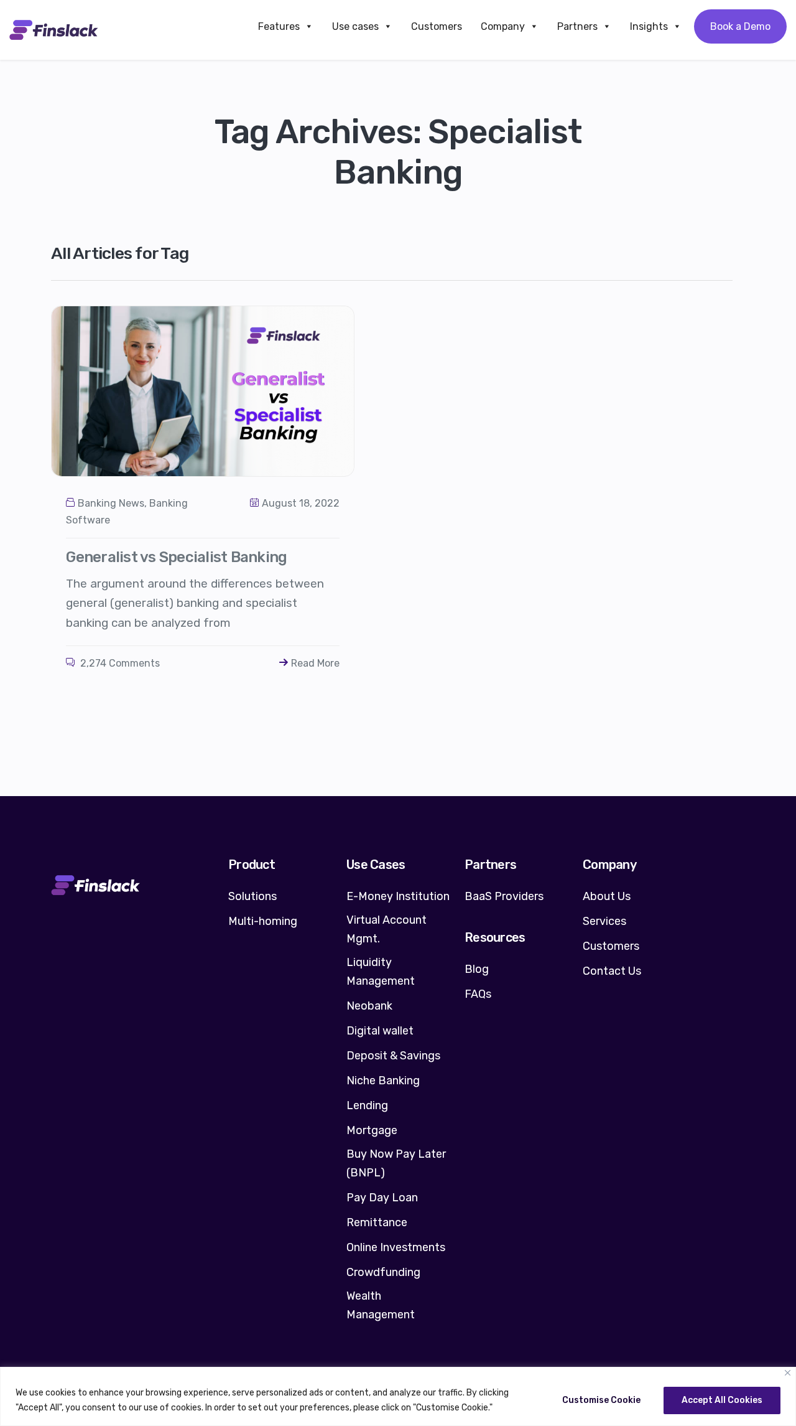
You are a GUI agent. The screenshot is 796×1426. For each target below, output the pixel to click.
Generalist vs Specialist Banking (176, 557)
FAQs (478, 994)
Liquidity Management (380, 971)
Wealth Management (380, 1305)
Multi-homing (262, 921)
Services (604, 921)
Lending (367, 1105)
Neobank (369, 1006)
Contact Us (612, 971)
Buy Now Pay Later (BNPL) (396, 1163)
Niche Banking (383, 1080)
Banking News (111, 503)
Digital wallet (380, 1031)
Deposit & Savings (393, 1055)
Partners (577, 26)
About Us (607, 896)
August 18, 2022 (301, 503)
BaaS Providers (504, 896)
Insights (649, 26)
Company (503, 26)
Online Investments (395, 1247)
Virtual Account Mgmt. (386, 929)
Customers (436, 26)
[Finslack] (53, 30)
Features (279, 26)
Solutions (252, 896)
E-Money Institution (398, 896)
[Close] (787, 1373)
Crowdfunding (383, 1272)
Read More (315, 663)
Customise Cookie (601, 1400)
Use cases (355, 26)
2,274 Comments (119, 663)
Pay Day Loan (382, 1197)
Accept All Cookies (722, 1400)
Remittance (376, 1222)
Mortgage (371, 1130)
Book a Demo (740, 26)
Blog (477, 969)
